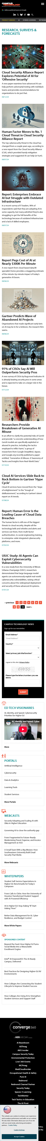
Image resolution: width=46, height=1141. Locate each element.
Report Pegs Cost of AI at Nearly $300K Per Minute (19, 262)
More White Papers (13, 925)
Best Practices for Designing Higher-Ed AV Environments (22, 972)
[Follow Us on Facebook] (25, 15)
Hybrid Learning (29, 20)
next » (29, 607)
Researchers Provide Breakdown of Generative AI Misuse (21, 428)
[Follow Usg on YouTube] (28, 14)
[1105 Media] (23, 1037)
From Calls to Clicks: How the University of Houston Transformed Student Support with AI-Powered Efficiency (22, 896)
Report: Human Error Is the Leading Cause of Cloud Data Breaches (22, 514)
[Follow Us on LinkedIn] (14, 14)
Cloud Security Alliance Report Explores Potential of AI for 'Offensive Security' (23, 75)
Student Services (11, 794)
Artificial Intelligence (13, 765)
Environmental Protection (23, 1057)
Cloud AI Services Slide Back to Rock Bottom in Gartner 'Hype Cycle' (23, 479)
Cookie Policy (12, 1125)
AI (19, 20)
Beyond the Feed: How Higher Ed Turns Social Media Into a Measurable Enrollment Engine (21, 947)
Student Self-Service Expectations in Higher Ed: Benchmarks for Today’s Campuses (20, 884)
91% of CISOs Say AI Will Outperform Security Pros (19, 370)
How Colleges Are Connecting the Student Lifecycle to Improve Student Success (23, 984)
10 (22, 607)
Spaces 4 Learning (23, 1092)
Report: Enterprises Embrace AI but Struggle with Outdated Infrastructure (22, 197)
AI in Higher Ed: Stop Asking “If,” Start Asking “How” (20, 907)
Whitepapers (14, 876)
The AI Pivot (23, 1103)
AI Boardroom (23, 1042)
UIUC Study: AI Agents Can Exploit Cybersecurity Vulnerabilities (20, 559)
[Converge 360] (23, 1027)
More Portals (10, 802)
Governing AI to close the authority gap (21, 830)
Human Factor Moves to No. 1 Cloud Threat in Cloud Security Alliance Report (23, 135)
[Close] (35, 1107)
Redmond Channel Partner (23, 1084)
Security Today (23, 1088)
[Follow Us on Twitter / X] (18, 15)
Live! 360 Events (23, 1061)
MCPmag (23, 1065)
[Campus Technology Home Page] (11, 4)
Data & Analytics (11, 780)
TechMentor (23, 1095)
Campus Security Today (23, 1054)
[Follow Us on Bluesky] (21, 14)
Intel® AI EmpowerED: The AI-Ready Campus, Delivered (19, 960)
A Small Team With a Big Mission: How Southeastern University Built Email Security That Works (21, 852)
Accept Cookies (19, 1136)
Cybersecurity (10, 772)
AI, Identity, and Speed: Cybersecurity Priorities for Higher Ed (20, 714)
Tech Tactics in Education (23, 1099)
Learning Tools (10, 787)
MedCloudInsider (23, 1069)
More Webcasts (11, 862)
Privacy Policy (24, 662)
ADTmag (23, 1046)
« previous (9, 602)
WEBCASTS (11, 815)
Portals (10, 760)
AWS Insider (23, 1050)
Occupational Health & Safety (23, 1073)
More (6, 747)
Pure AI (23, 1076)
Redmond (23, 1080)
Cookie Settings (19, 1130)
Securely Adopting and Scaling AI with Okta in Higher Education (21, 822)
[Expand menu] (43, 4)
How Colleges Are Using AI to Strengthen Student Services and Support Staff (22, 997)
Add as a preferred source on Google (15, 10)
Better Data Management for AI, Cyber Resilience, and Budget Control (21, 916)
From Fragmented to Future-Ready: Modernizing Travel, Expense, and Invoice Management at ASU (22, 840)
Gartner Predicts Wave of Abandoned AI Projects (19, 317)
